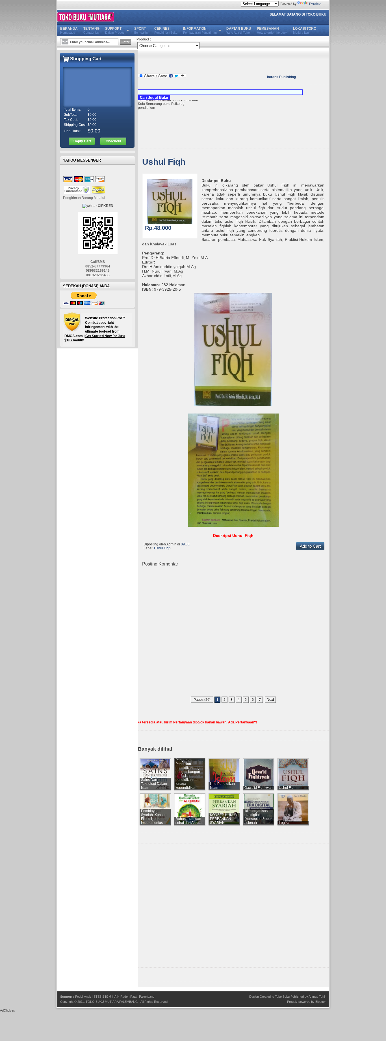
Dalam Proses (115, 30)
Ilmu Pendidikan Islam (222, 786)
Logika (284, 823)
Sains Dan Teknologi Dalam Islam (154, 784)
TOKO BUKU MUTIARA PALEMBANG (112, 1001)
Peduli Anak (83, 996)
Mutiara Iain (304, 30)
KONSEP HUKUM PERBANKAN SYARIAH (224, 819)
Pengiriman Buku (165, 30)
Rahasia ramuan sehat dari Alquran (189, 821)
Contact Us (91, 30)
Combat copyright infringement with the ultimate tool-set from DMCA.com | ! (94, 329)
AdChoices (7, 1010)
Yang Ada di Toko (238, 30)
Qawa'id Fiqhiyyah (258, 788)
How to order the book (272, 30)
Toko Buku (282, 996)
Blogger (320, 1001)
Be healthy (141, 30)
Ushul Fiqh (163, 161)
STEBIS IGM (102, 996)
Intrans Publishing (281, 77)
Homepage (69, 30)
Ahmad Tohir (317, 996)
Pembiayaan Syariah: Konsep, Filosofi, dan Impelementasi (154, 817)
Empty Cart (82, 141)
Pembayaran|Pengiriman (200, 30)
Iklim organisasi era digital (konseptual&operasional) (258, 817)
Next (270, 700)
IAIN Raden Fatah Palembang (134, 996)
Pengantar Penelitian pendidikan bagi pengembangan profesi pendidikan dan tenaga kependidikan (187, 774)
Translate (315, 4)
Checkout (113, 141)
